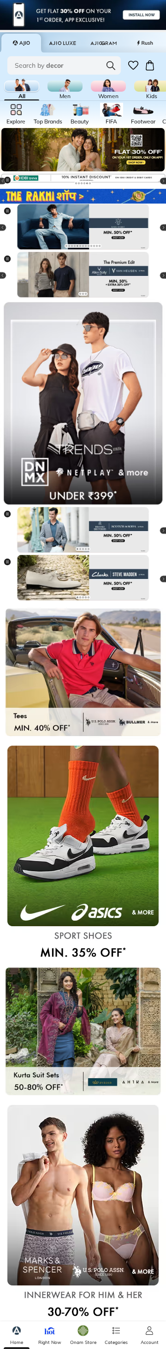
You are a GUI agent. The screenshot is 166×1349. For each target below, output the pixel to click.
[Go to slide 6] (90, 183)
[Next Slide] (155, 227)
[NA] (83, 403)
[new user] (83, 150)
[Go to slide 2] (79, 183)
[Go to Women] (108, 86)
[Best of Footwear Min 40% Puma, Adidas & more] (83, 275)
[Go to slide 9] (88, 246)
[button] (133, 65)
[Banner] (83, 227)
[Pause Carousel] (11, 184)
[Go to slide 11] (94, 246)
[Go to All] (21, 86)
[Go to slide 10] (91, 246)
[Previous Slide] (11, 227)
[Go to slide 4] (84, 183)
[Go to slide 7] (83, 246)
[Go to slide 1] (76, 183)
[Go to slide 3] (82, 183)
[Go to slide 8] (86, 246)
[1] (83, 196)
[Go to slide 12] (97, 246)
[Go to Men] (65, 86)
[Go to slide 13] (100, 246)
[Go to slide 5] (87, 183)
